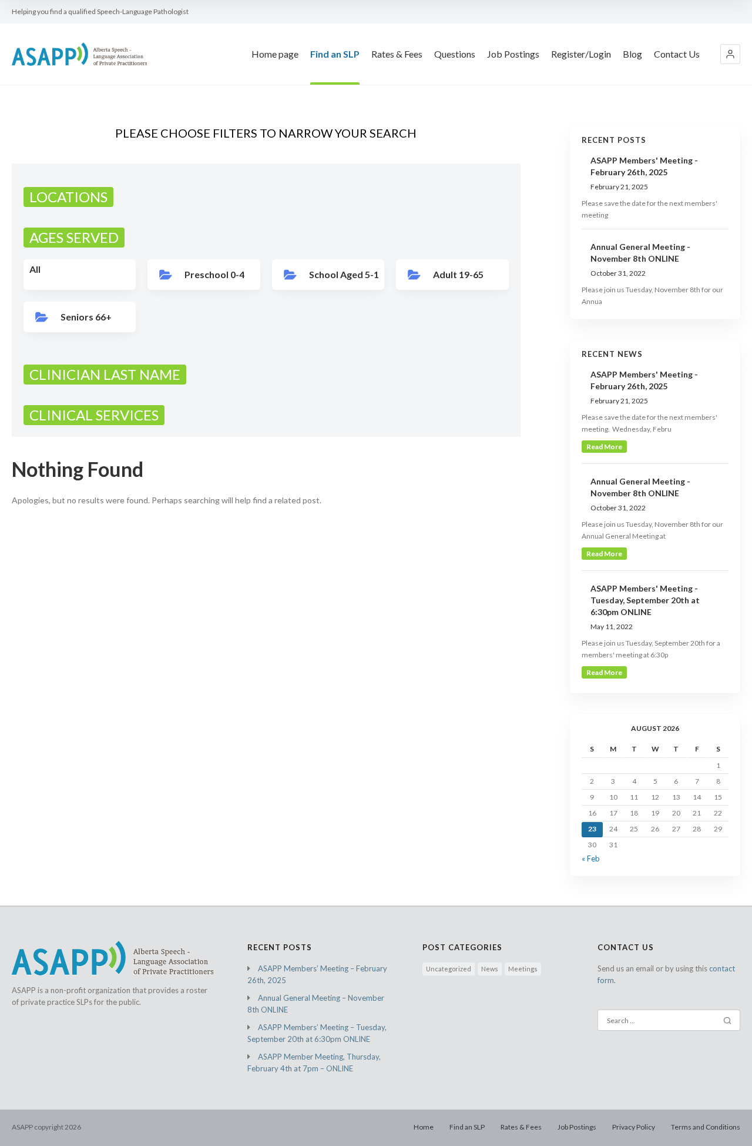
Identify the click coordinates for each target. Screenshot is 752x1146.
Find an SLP (335, 53)
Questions (454, 53)
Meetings (523, 969)
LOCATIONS (68, 196)
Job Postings (513, 53)
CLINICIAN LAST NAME (104, 374)
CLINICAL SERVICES (94, 414)
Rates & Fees (396, 53)
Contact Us (677, 53)
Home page (274, 53)
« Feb (591, 858)
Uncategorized (448, 969)
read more (604, 446)
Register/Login (581, 53)
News (489, 969)
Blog (632, 53)
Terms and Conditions (705, 1126)
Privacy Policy (633, 1126)
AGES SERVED (74, 237)
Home (424, 1126)
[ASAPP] (79, 54)
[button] (730, 54)
